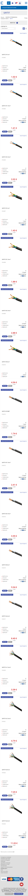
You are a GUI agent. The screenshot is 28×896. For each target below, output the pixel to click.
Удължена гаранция (5, 863)
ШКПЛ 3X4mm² (6, 361)
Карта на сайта (4, 871)
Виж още (5, 80)
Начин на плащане (5, 860)
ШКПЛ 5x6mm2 (6, 821)
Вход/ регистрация (19, 2)
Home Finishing (4, 872)
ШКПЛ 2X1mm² (6, 54)
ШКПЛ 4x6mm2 (6, 616)
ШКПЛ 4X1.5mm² (6, 462)
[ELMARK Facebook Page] (22, 879)
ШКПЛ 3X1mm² (6, 208)
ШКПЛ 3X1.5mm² (6, 259)
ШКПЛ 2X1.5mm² (6, 105)
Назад (25, 18)
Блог (2, 870)
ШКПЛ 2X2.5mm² (6, 157)
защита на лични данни (6, 867)
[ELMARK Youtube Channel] (21, 885)
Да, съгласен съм (18, 893)
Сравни (9, 80)
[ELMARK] (2, 2)
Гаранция (3, 861)
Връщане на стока (5, 864)
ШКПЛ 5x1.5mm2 (6, 667)
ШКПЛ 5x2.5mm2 (6, 718)
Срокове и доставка (5, 858)
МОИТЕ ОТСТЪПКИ (12, 3)
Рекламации (4, 865)
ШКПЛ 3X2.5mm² (6, 310)
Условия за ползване (6, 857)
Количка (16, 3)
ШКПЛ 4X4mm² (6, 565)
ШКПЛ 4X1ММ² (6, 411)
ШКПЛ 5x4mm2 (6, 769)
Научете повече (8, 893)
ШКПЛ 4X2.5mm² (6, 513)
